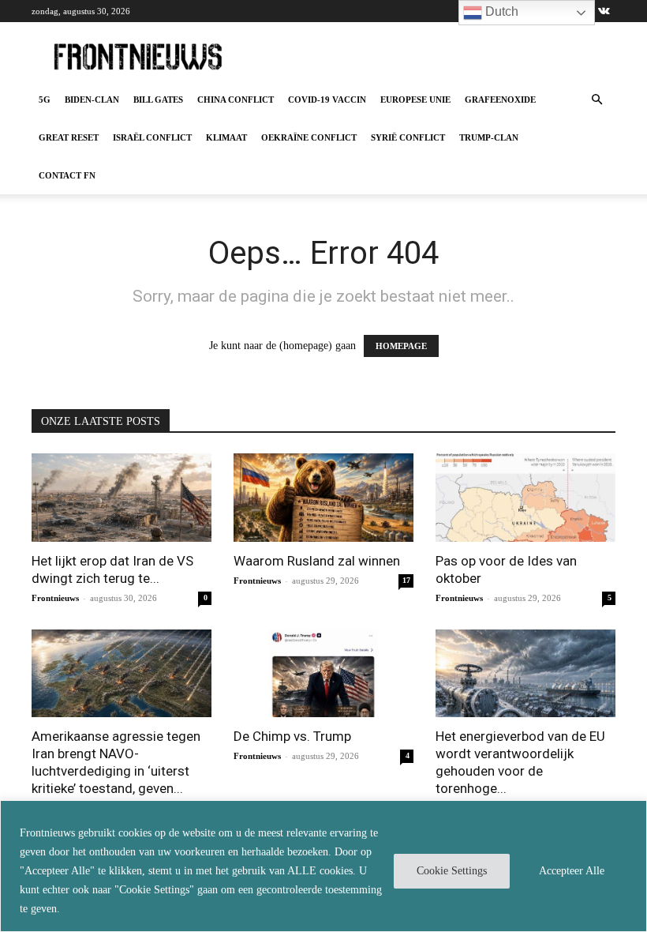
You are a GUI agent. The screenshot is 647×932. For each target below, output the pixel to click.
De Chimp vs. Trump (292, 736)
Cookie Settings (452, 871)
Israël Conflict (152, 137)
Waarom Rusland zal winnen (317, 561)
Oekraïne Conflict (309, 137)
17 (406, 580)
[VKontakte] (603, 11)
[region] (323, 866)
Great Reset (69, 137)
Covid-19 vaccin (327, 99)
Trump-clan (488, 137)
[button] (596, 99)
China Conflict (235, 99)
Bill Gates (158, 99)
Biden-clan (92, 99)
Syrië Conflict (408, 137)
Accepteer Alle (571, 871)
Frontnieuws (55, 598)
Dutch (500, 11)
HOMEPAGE (401, 346)
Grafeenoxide (500, 99)
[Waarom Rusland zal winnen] (323, 497)
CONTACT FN (67, 175)
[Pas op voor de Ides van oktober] (525, 497)
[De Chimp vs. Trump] (323, 673)
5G (44, 99)
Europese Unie (415, 99)
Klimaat (226, 137)
